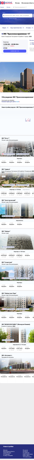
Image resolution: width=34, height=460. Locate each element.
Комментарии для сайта (11, 101)
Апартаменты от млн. (19, 344)
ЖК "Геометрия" (7, 262)
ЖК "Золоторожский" (9, 200)
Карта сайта (26, 455)
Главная (2, 7)
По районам (26, 452)
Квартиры (19, 158)
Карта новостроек (28, 454)
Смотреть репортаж (9, 153)
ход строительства (23, 153)
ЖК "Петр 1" (5, 138)
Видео (5, 27)
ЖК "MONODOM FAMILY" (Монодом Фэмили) (16, 324)
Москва (8, 7)
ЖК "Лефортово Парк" (9, 293)
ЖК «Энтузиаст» (7, 355)
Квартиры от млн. (15, 189)
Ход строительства (17, 27)
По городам (6, 454)
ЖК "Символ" (6, 169)
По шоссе (25, 450)
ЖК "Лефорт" (6, 231)
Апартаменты (26, 189)
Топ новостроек (27, 456)
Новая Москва (7, 452)
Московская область (9, 451)
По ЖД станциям (8, 455)
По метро (25, 451)
